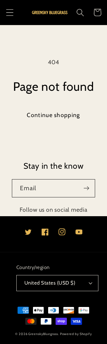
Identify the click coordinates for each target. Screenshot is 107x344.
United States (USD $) (49, 283)
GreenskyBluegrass (43, 334)
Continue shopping (53, 115)
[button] (9, 12)
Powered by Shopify (76, 334)
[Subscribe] (86, 188)
